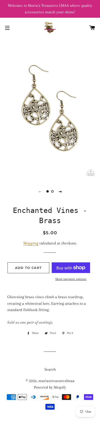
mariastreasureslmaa (56, 380)
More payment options (70, 279)
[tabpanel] (50, 108)
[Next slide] (60, 191)
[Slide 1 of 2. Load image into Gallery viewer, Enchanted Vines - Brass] (47, 191)
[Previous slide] (39, 191)
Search (50, 369)
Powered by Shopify (50, 387)
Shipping (30, 243)
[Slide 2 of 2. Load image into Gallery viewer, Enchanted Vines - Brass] (52, 191)
